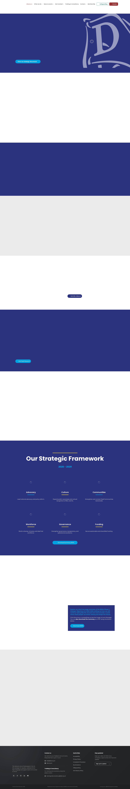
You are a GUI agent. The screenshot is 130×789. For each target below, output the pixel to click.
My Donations (77, 765)
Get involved (59, 4)
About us (29, 4)
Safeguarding (103, 4)
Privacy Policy (77, 759)
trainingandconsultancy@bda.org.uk (56, 776)
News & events (48, 4)
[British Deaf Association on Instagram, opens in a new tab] (20, 775)
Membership (91, 4)
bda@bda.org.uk (51, 761)
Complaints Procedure (79, 762)
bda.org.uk (49, 763)
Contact (82, 4)
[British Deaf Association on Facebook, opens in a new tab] (17, 775)
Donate (114, 4)
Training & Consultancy (72, 4)
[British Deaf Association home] (18, 758)
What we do (37, 4)
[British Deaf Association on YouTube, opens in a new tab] (27, 775)
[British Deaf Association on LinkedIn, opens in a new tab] (24, 775)
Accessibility (76, 756)
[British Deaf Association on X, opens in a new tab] (13, 775)
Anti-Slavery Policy (78, 770)
